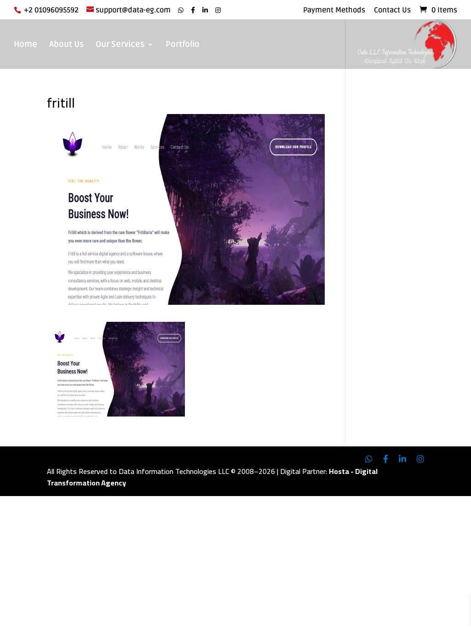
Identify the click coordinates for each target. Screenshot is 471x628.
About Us (66, 45)
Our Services (120, 45)
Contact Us (392, 10)
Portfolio (183, 45)
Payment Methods (334, 10)
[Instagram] (218, 10)
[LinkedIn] (205, 10)
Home (25, 45)
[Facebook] (193, 10)
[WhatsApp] (181, 10)
